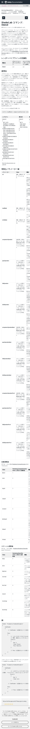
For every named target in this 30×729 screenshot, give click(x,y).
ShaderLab (20, 11)
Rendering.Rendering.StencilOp (20, 548)
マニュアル (4, 5)
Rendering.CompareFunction (19, 464)
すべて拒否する (15, 722)
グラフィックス (18, 10)
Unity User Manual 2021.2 (7, 10)
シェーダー (4, 11)
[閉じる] (29, 708)
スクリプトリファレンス (13, 5)
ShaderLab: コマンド (6, 13)
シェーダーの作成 (12, 11)
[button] (5, 704)
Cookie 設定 (15, 719)
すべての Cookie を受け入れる (15, 726)
